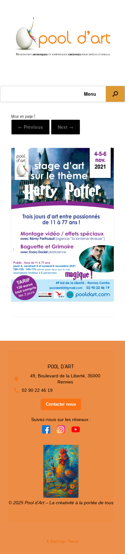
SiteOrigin (58, 541)
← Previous (30, 127)
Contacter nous (61, 404)
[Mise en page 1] (62, 299)
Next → (65, 127)
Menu (90, 94)
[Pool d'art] (62, 38)
